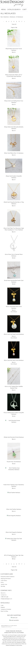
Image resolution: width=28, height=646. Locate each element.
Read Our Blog (4, 611)
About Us (3, 593)
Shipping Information (6, 578)
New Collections (5, 17)
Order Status (4, 580)
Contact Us (3, 595)
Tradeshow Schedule (6, 609)
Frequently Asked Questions (7, 576)
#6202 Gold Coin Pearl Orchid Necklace (14, 334)
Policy (2, 582)
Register (3, 607)
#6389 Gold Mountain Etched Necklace (14, 437)
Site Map (3, 586)
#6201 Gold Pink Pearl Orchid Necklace (14, 360)
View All (14, 24)
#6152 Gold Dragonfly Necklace (14, 532)
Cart (24, 9)
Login (2, 605)
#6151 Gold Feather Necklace (13, 509)
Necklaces (12, 17)
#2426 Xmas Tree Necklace (14, 461)
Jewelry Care (4, 584)
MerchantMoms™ (9, 626)
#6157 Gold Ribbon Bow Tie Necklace (13, 153)
